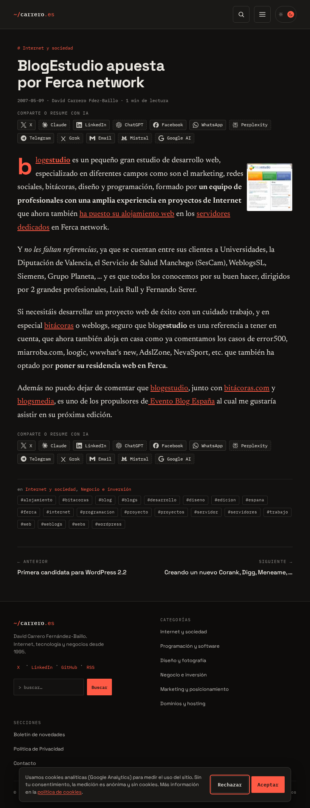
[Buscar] (241, 14)
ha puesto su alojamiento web (126, 214)
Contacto (25, 763)
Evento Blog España (181, 401)
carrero (34, 14)
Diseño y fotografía (183, 660)
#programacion (97, 512)
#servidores (242, 512)
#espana (255, 499)
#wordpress (108, 524)
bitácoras (59, 326)
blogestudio (169, 388)
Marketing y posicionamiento (194, 689)
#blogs (130, 499)
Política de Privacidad (39, 749)
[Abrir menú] (262, 14)
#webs (78, 524)
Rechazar (230, 784)
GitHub (69, 667)
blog (53, 160)
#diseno (195, 499)
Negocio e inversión (106, 489)
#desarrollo (162, 499)
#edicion (225, 499)
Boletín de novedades (39, 734)
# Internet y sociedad (45, 48)
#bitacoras (75, 499)
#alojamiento (37, 499)
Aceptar (268, 784)
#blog (105, 499)
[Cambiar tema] (285, 14)
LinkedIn (42, 667)
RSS (91, 667)
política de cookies (59, 792)
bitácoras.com (247, 388)
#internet (58, 512)
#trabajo (277, 512)
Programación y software (190, 646)
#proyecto (136, 512)
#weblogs (51, 524)
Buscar (99, 687)
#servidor (206, 512)
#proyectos (171, 512)
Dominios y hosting (182, 703)
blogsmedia (35, 401)
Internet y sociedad (50, 489)
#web (26, 524)
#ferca (29, 512)
